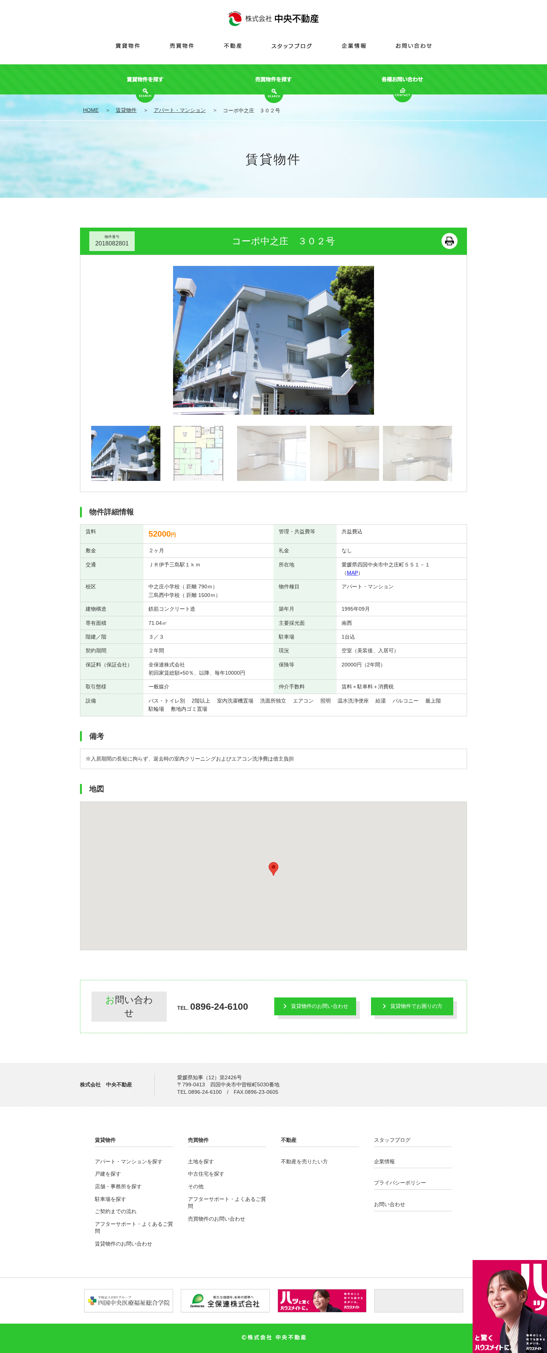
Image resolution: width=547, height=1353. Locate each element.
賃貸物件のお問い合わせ (319, 1006)
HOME (91, 110)
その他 (196, 1186)
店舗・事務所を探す (118, 1186)
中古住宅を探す (206, 1174)
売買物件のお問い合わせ (216, 1219)
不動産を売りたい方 (304, 1161)
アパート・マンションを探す (129, 1161)
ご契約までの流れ (116, 1211)
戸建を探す (108, 1174)
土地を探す (201, 1161)
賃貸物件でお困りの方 (416, 1006)
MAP (352, 573)
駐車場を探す (110, 1199)
